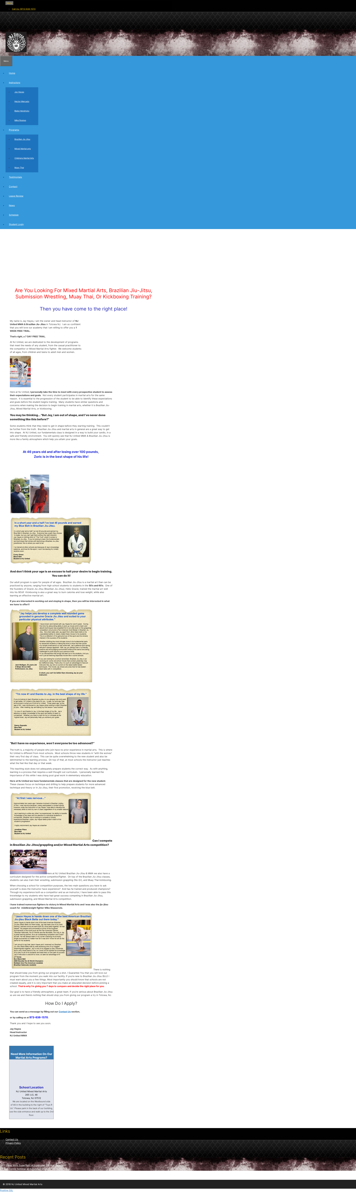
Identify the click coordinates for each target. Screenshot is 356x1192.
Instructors (14, 82)
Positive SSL (6, 1190)
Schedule (13, 214)
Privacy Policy (13, 1143)
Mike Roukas (20, 120)
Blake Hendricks (21, 111)
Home (12, 73)
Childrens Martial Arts (24, 158)
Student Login (16, 224)
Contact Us (65, 1011)
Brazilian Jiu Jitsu (22, 139)
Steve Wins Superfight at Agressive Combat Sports (34, 1165)
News (12, 205)
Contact (13, 186)
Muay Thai (19, 167)
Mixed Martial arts (22, 148)
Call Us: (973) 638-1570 (23, 9)
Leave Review (16, 196)
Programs (14, 129)
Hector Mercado (21, 101)
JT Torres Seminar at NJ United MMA (26, 1169)
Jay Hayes (19, 92)
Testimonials (15, 177)
